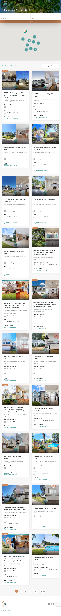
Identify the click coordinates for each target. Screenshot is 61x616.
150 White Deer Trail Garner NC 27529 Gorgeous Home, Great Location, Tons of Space (14, 305)
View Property (15, 86)
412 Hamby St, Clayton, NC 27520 (44, 508)
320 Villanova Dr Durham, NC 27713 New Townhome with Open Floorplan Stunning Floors (44, 304)
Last (42, 591)
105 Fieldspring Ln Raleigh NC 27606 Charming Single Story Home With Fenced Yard (14, 410)
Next (35, 591)
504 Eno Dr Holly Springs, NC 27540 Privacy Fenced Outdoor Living (14, 95)
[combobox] (15, 15)
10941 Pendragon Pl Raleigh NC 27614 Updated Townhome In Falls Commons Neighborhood (15, 559)
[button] (26, 34)
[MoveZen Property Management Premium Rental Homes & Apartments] (5, 8)
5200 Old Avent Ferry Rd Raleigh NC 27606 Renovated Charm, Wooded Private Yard (44, 252)
